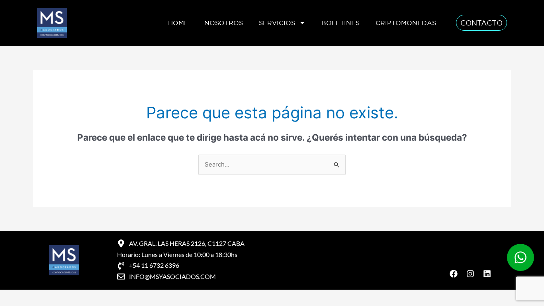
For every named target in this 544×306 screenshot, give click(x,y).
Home (178, 22)
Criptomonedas (406, 22)
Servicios (277, 22)
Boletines (340, 22)
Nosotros (223, 22)
